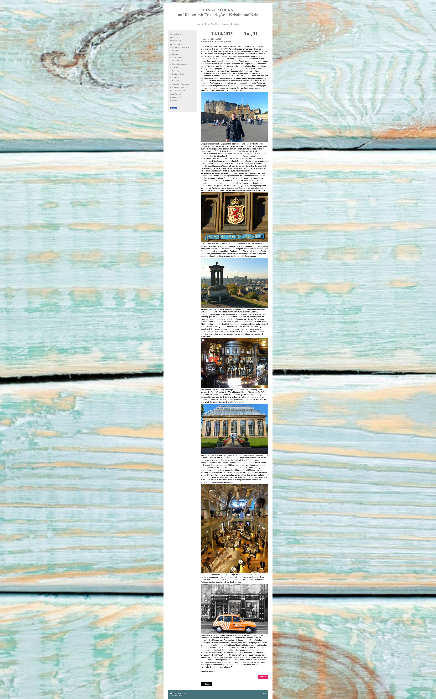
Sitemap (185, 693)
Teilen (174, 108)
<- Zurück (206, 684)
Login (264, 693)
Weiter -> (263, 677)
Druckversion (177, 693)
